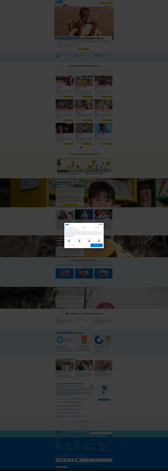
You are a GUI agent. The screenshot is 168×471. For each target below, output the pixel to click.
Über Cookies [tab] (97, 227)
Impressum (72, 236)
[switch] (79, 241)
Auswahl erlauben (84, 245)
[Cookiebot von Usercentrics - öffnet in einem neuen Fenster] (99, 224)
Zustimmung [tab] (71, 227)
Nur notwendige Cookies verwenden (71, 245)
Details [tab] (84, 227)
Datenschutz (67, 236)
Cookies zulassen (96, 245)
